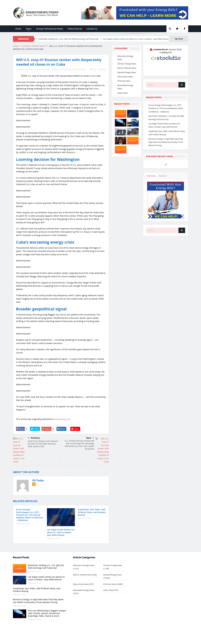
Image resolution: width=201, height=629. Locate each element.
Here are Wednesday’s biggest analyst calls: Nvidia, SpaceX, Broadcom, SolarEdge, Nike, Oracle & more (47, 613)
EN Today (29, 69)
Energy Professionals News (49, 28)
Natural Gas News (125, 76)
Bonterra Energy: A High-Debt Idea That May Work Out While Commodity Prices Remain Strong (165, 142)
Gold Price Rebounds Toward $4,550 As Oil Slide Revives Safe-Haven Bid (43, 444)
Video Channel (75, 28)
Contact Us (92, 28)
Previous (35, 438)
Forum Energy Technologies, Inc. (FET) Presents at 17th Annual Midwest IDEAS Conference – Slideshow (29, 515)
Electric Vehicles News (126, 68)
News (28, 28)
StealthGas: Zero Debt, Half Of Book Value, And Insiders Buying (92, 512)
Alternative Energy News (83, 565)
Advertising (151, 176)
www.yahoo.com (63, 419)
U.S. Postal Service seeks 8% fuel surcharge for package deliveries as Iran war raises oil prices (79, 444)
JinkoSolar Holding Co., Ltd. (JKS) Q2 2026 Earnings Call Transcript (47, 39)
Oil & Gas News (78, 69)
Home (18, 28)
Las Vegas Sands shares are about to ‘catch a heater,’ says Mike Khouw (115, 39)
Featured (162, 176)
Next (88, 438)
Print (94, 69)
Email (103, 69)
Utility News (122, 93)
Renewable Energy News (83, 590)
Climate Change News (126, 63)
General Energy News (63, 69)
